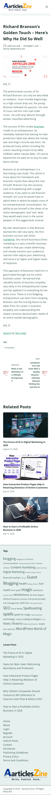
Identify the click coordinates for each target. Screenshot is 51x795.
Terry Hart (20, 333)
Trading (19, 619)
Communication (10, 563)
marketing (9, 239)
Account (7, 737)
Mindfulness (21, 595)
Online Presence (11, 599)
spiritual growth (36, 615)
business (39, 126)
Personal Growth (37, 599)
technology (9, 619)
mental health (8, 595)
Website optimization (30, 624)
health (23, 583)
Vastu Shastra (12, 623)
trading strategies (31, 619)
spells (8, 614)
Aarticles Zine (28, 788)
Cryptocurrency (41, 568)
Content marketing (22, 567)
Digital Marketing (14, 572)
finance (38, 572)
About (6, 725)
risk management (11, 603)
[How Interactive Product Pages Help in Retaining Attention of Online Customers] (25, 467)
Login (6, 729)
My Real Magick (37, 595)
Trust (43, 619)
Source (7, 333)
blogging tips (21, 559)
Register (7, 733)
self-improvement (36, 603)
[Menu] (47, 7)
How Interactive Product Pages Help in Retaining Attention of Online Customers (20, 679)
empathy (9, 347)
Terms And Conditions (15, 760)
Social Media (17, 608)
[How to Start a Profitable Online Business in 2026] (25, 509)
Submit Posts (10, 740)
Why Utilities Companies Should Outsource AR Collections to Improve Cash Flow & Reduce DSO (22, 695)
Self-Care (24, 602)
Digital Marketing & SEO (14, 49)
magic (26, 589)
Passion (24, 599)
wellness (11, 629)
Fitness (23, 578)
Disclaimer (9, 748)
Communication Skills (27, 563)
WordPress (24, 628)
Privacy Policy (11, 756)
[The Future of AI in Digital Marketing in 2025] (25, 425)
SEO (6, 607)
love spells (16, 590)
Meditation (38, 590)
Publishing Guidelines (15, 752)
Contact (7, 744)
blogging (9, 558)
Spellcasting (32, 608)
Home (6, 721)
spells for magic (22, 614)
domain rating (30, 572)
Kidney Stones (32, 584)
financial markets (12, 577)
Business (29, 559)
